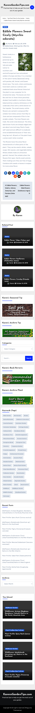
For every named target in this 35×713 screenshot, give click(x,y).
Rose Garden (7, 477)
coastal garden (8, 423)
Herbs (5, 27)
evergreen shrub (8, 442)
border (26, 415)
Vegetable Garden (20, 480)
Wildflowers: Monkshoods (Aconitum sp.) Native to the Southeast (16, 654)
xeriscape (6, 496)
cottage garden (23, 427)
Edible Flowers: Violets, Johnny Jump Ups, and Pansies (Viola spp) (11, 191)
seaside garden (18, 477)
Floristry (6, 446)
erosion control (21, 438)
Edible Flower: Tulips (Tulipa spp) (17, 240)
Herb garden (7, 457)
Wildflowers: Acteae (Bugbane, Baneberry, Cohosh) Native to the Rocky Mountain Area (17, 613)
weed (16, 484)
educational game (8, 438)
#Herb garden (18, 46)
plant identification (9, 469)
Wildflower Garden (12, 608)
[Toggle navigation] (2, 7)
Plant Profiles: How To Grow (15, 630)
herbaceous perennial (16, 454)
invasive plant (18, 457)
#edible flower (8, 46)
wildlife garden (7, 492)
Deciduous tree (8, 434)
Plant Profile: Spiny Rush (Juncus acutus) (16, 517)
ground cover (22, 450)
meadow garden (8, 461)
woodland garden (20, 492)
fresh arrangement (9, 450)
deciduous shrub (19, 431)
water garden (7, 484)
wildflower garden (17, 488)
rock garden (20, 473)
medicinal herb (20, 461)
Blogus (27, 708)
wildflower (6, 488)
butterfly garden (8, 419)
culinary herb (7, 431)
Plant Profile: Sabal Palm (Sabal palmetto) (16, 556)
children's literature (22, 419)
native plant (7, 465)
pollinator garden (8, 473)
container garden (21, 423)
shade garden (7, 480)
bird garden (17, 415)
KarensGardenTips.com (16, 5)
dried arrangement (21, 434)
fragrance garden (17, 446)
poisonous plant (23, 469)
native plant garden (20, 465)
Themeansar (17, 710)
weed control (25, 484)
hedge (5, 454)
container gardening (9, 427)
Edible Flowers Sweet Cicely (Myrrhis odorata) (17, 35)
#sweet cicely (13, 48)
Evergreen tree (20, 442)
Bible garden (7, 415)
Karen (10, 43)
